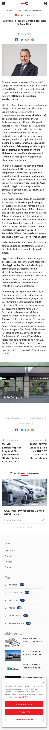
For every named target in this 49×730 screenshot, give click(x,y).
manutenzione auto (15, 418)
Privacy (8, 561)
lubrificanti (18, 615)
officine (17, 600)
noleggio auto (37, 418)
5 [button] (30, 404)
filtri (15, 607)
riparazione (25, 422)
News (19, 10)
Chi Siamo (10, 550)
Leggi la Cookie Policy (21, 697)
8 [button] (34, 527)
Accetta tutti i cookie (24, 704)
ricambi (17, 584)
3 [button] (25, 404)
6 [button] (33, 404)
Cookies (8, 567)
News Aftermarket (33, 10)
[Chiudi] (43, 682)
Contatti (9, 556)
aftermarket (19, 592)
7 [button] (31, 527)
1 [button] (19, 404)
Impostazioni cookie (24, 719)
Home (9, 10)
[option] (24, 382)
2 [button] (22, 404)
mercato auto (20, 623)
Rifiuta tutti (24, 711)
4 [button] (28, 404)
